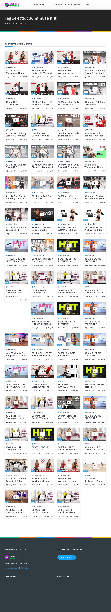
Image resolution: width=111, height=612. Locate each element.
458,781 (103, 485)
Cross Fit (87, 4)
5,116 (103, 108)
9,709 (51, 234)
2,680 (103, 202)
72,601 (77, 234)
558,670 (76, 328)
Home (7, 23)
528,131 (103, 328)
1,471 (77, 485)
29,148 (25, 202)
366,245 (50, 453)
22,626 (25, 139)
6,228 (103, 77)
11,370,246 (102, 453)
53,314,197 (49, 422)
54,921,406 (23, 300)
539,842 (50, 328)
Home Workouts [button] (41, 4)
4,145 (77, 108)
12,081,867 (23, 422)
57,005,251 (49, 139)
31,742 (51, 202)
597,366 (24, 485)
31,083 (77, 171)
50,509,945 (49, 516)
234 (104, 171)
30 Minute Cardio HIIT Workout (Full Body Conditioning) (94, 198)
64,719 (51, 108)
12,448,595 (102, 296)
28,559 (103, 234)
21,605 (51, 265)
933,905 (76, 202)
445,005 (103, 391)
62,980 (51, 171)
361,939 (50, 359)
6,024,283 (76, 391)
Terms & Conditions (12, 568)
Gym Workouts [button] (58, 4)
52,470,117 (23, 453)
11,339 (77, 422)
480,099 (103, 422)
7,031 (51, 391)
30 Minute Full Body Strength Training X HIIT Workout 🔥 (42, 167)
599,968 (24, 265)
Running (78, 4)
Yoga (70, 4)
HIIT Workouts (11, 67)
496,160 (24, 391)
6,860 (25, 359)
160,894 (24, 77)
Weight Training (12, 130)
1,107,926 (50, 296)
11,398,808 (76, 453)
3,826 (25, 171)
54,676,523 (76, 296)
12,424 (103, 139)
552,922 (103, 265)
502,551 (103, 359)
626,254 (76, 265)
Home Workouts (65, 224)
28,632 (25, 234)
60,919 (77, 77)
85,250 (51, 77)
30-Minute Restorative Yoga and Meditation (93, 481)
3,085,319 (76, 359)
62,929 (25, 108)
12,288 (77, 139)
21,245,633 (76, 516)
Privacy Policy (25, 568)
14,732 (51, 485)
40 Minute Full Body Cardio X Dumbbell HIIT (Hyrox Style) (94, 73)
